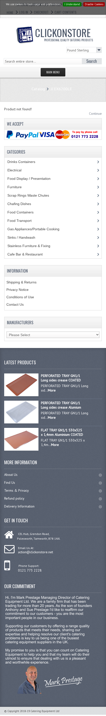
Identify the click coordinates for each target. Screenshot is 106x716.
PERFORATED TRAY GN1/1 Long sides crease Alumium (61, 405)
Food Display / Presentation (32, 179)
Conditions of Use (20, 297)
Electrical (19, 170)
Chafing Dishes (22, 204)
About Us (11, 474)
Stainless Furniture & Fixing (32, 246)
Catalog (38, 88)
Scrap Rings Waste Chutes (30, 195)
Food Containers (25, 212)
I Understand (72, 4)
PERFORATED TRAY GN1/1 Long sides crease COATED (61, 377)
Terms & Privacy (16, 490)
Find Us (9, 482)
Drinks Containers (25, 162)
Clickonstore (64, 33)
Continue (95, 113)
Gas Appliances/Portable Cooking (37, 229)
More (52, 390)
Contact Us (15, 304)
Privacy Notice (17, 290)
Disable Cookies (94, 4)
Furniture (18, 187)
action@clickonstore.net (35, 552)
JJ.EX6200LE (61, 88)
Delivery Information (19, 506)
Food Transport (24, 221)
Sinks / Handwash (26, 237)
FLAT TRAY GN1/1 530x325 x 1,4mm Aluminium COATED (62, 432)
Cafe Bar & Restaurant (29, 254)
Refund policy (14, 498)
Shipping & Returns (21, 282)
